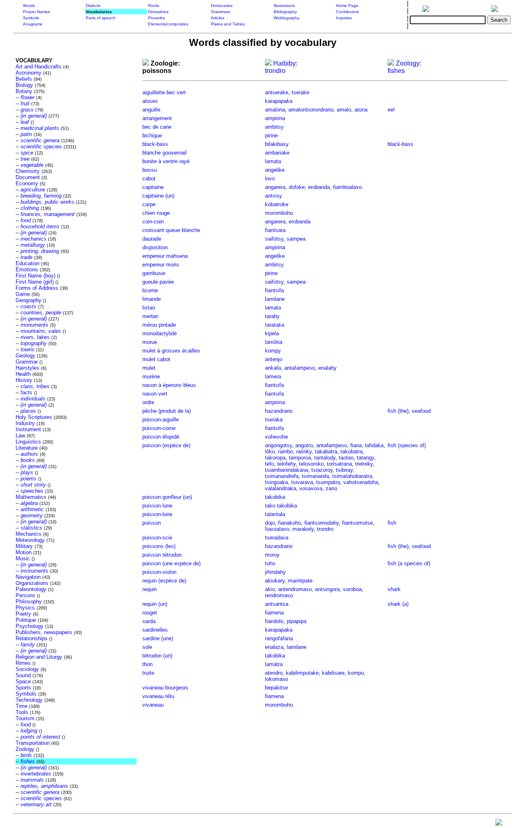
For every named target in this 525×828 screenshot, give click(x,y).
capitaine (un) (158, 196)
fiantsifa (274, 290)
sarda (148, 621)
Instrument (28, 429)
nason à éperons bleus (169, 385)
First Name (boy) (35, 276)
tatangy (365, 458)
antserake (276, 92)
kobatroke (276, 204)
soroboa (352, 589)
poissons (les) (159, 546)
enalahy (327, 368)
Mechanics (28, 534)
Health (23, 374)
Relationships (32, 638)
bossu (149, 170)
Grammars (220, 11)
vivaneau (153, 705)
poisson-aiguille (160, 419)
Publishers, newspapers (44, 632)
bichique (152, 135)
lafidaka (374, 445)
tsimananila (315, 476)
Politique (26, 620)
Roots (153, 5)
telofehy (286, 464)
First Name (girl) (35, 282)
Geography (28, 300)
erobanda (319, 187)
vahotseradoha (360, 482)
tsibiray (344, 470)
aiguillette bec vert (164, 92)
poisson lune (157, 506)
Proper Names (36, 11)
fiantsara (275, 230)
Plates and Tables (228, 24)
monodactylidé (159, 333)
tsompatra (328, 482)
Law (20, 435)
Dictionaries (222, 5)
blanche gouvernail (164, 153)
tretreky (364, 464)
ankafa (273, 368)
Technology (29, 700)
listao (148, 308)
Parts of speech (101, 18)
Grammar (27, 362)
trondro (325, 529)
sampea (296, 239)
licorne (150, 290)
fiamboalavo (347, 187)
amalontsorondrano (310, 110)
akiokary (275, 581)
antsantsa (276, 604)
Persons (25, 595)
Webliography (286, 18)
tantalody (325, 458)
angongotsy (278, 445)
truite (148, 673)
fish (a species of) (409, 563)
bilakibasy (277, 144)
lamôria (273, 342)
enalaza (274, 647)
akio (270, 589)
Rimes (23, 663)
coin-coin (153, 221)
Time (21, 706)
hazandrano (278, 411)
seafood (421, 411)
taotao (346, 458)
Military (24, 546)
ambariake (277, 153)
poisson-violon (159, 572)
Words (29, 5)
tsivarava (302, 482)
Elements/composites (168, 24)
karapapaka (278, 101)
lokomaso (276, 679)
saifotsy (274, 239)
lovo (270, 178)
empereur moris (160, 265)
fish (392, 523)
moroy (272, 555)
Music (23, 558)
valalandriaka (280, 488)
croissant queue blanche (171, 230)
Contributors (347, 11)
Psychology (29, 626)
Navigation (28, 577)
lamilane (275, 299)
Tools (22, 712)
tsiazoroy (322, 470)
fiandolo (274, 621)
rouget (149, 613)
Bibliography (285, 11)
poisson (151, 523)
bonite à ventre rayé (165, 161)
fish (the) (398, 411)
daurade (151, 239)
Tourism (25, 718)
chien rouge (156, 213)
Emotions (27, 269)
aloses (150, 101)
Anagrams (32, 24)
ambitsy (274, 127)
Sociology (27, 669)
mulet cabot (156, 359)
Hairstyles (27, 368)
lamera (273, 376)
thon (147, 664)
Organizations (32, 583)
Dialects (93, 5)
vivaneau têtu (158, 696)
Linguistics (28, 442)
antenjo (273, 359)
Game (23, 294)
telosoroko (311, 464)
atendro (274, 673)
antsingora (327, 589)
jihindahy (275, 572)
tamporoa (300, 458)
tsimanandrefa (282, 476)
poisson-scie (157, 538)
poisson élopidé (160, 437)
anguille (151, 110)
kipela (272, 333)
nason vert (154, 394)
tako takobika (281, 506)
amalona (275, 110)
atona (361, 110)
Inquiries (344, 18)
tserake (300, 92)
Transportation (33, 743)
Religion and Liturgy (39, 657)
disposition (155, 247)
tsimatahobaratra (352, 476)
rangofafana (279, 638)
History (24, 380)
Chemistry (28, 171)
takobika (275, 497)
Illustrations (284, 5)
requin (149, 589)
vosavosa (310, 488)
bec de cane (156, 127)
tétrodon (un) (157, 656)
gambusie (153, 273)
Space (23, 681)
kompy (273, 351)
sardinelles (155, 630)
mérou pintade (159, 325)
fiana (356, 445)
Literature (27, 448)
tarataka (274, 325)
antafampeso (299, 368)
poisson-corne (159, 428)
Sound (23, 675)
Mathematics (31, 497)
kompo (356, 673)
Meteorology (30, 540)
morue (149, 342)
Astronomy (28, 73)
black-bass (155, 144)
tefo (269, 464)
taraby (272, 316)
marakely (303, 529)
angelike (275, 170)
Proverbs (156, 18)
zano (331, 488)
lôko (270, 451)
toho (270, 563)
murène (151, 376)
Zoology (25, 749)
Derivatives (158, 11)
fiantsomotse (357, 523)
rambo (285, 451)
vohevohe (276, 437)
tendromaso (279, 595)
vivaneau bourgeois (165, 688)
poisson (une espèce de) (171, 563)
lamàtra (274, 664)
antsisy (273, 196)
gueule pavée (158, 282)
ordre (148, 402)
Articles (217, 18)
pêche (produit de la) (166, 411)
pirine (271, 135)
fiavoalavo (277, 529)
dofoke (297, 187)
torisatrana (339, 464)
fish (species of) (407, 445)
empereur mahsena (165, 256)
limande (151, 299)
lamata (273, 161)
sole (147, 647)
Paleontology (31, 589)
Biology (24, 85)
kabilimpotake (302, 673)
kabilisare (333, 673)
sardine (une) (157, 638)
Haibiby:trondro (281, 67)
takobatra (351, 451)
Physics (25, 608)
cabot (148, 178)
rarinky (304, 451)
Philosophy (29, 601)
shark (394, 589)
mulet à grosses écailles (171, 351)
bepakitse (276, 688)
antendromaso (295, 589)
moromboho (279, 213)
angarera (275, 187)
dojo (270, 523)
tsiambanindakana (286, 470)
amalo (344, 110)
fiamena (274, 613)
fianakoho (289, 523)
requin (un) (154, 604)
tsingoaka (276, 482)
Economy (27, 183)
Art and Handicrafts (39, 67)
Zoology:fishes (404, 67)
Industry (25, 423)
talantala (275, 514)
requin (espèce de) (164, 581)
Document (28, 177)
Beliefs (24, 79)
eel (391, 110)
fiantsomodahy (321, 523)
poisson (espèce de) (166, 445)
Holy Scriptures (34, 417)
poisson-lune (157, 514)
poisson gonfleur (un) (167, 497)
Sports (23, 688)
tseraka (274, 419)
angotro (304, 445)
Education (27, 263)
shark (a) (398, 604)
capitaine (153, 187)
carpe (148, 204)
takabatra (326, 451)
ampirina (275, 118)
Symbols (31, 18)
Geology (25, 356)
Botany (24, 91)
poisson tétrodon (162, 555)
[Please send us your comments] (498, 824)
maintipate (300, 581)
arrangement (157, 118)
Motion (24, 552)
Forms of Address (37, 288)
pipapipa (296, 621)
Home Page (347, 5)
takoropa (275, 458)
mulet (148, 368)
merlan (150, 316)
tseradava (276, 538)
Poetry (23, 614)
